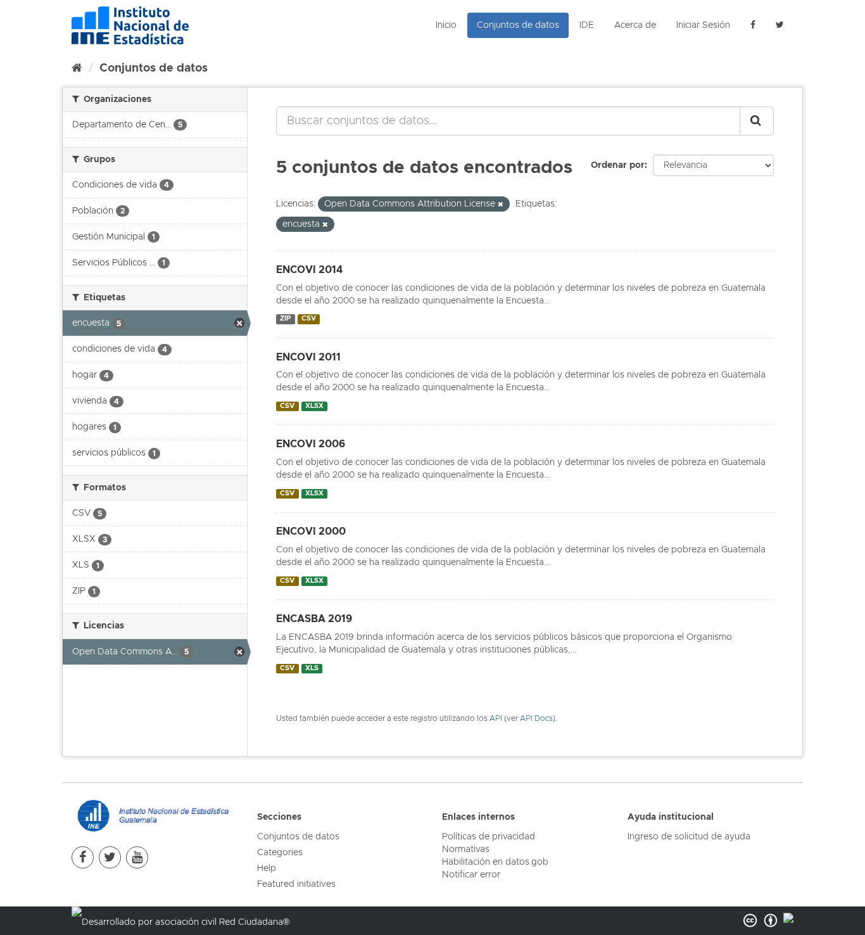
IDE (586, 25)
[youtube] (137, 857)
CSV (308, 319)
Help (266, 868)
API (495, 718)
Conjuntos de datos (518, 25)
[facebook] (753, 25)
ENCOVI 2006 (310, 444)
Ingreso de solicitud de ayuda (689, 836)
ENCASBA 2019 (314, 619)
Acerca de (635, 25)
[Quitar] (500, 204)
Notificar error (471, 874)
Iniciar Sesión (703, 25)
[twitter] (110, 857)
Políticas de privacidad (488, 836)
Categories (280, 852)
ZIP (285, 319)
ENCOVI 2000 (311, 531)
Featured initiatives (296, 884)
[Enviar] (757, 121)
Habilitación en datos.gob (495, 862)
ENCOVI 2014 (309, 270)
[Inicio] (77, 68)
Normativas (465, 849)
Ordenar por (618, 165)
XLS (312, 668)
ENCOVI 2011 (308, 357)
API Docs (536, 718)
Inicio (446, 25)
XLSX (314, 406)
